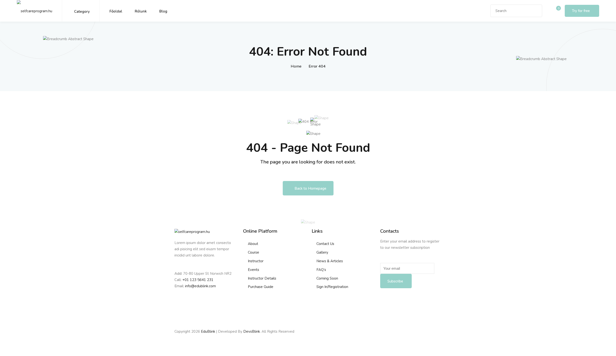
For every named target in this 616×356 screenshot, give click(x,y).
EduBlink (208, 331)
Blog (163, 11)
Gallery (322, 252)
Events (253, 269)
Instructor (255, 261)
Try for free (581, 10)
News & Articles (329, 261)
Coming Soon (327, 278)
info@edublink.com (200, 286)
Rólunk (141, 11)
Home (296, 66)
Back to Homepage (310, 188)
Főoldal (115, 11)
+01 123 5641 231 (197, 279)
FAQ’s (321, 269)
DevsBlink (251, 331)
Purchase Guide (260, 286)
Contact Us (325, 243)
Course (253, 252)
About (253, 243)
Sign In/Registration (332, 286)
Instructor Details (262, 278)
